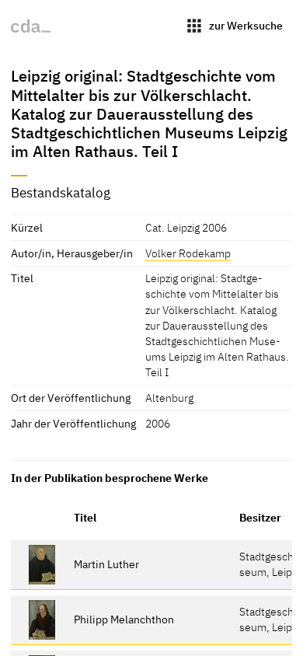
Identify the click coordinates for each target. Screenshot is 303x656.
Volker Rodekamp (188, 253)
